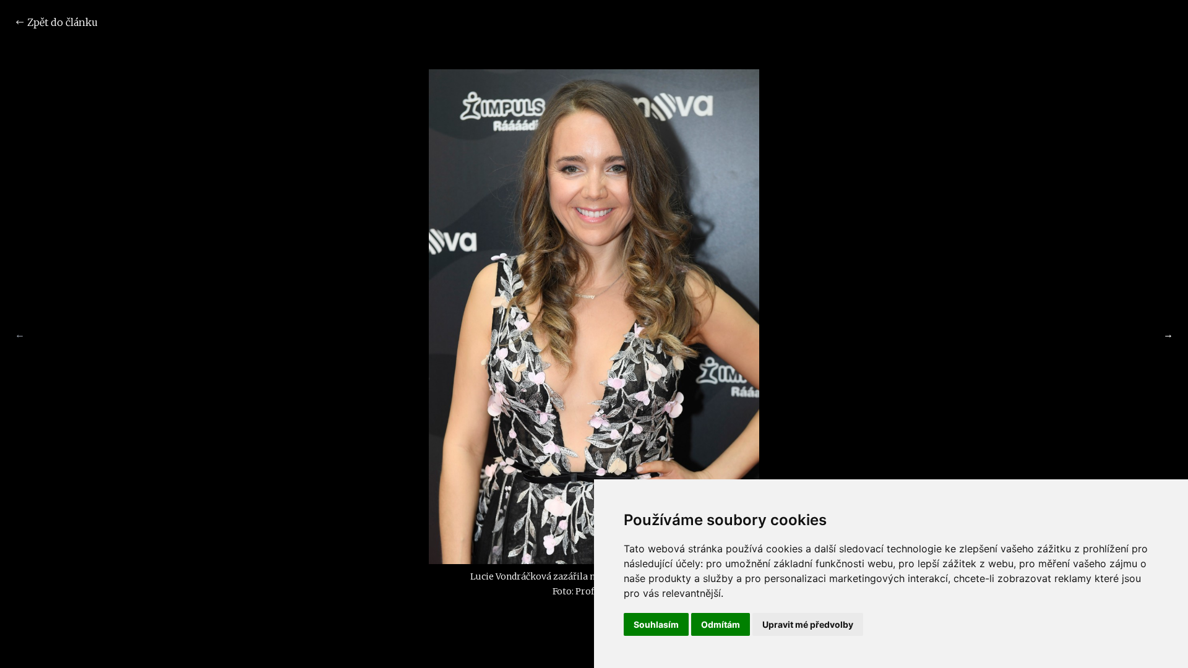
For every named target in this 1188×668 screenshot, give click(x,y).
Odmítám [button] (720, 624)
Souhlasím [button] (656, 624)
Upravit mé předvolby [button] (807, 624)
